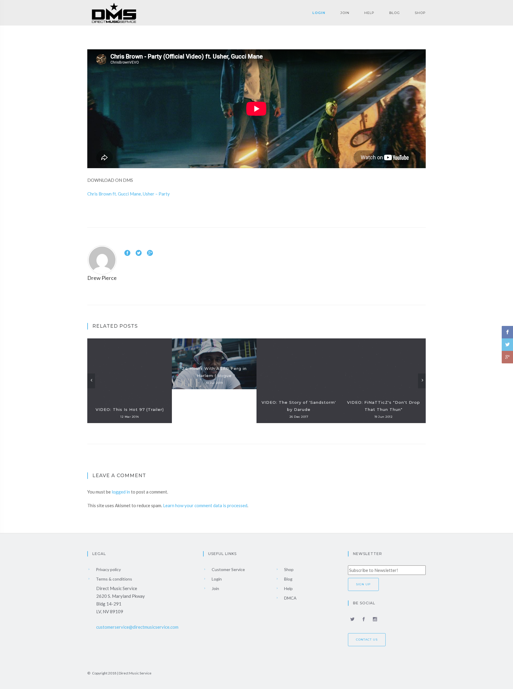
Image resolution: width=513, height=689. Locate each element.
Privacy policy (108, 569)
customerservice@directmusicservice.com (137, 627)
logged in (121, 491)
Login (318, 13)
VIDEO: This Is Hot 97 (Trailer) (130, 409)
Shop (420, 13)
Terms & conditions (113, 578)
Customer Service (228, 569)
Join (344, 13)
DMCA (290, 597)
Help (369, 13)
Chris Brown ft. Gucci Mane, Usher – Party (128, 193)
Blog (394, 13)
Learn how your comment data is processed (205, 505)
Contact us (367, 639)
